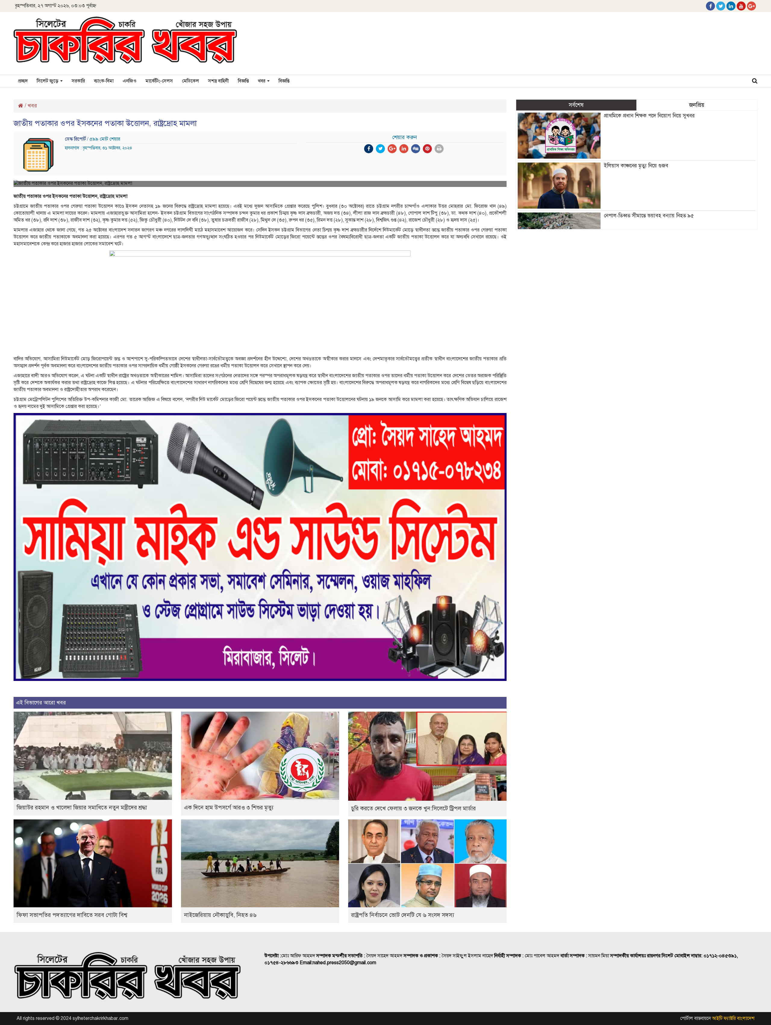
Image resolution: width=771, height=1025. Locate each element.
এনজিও (129, 81)
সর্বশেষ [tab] (576, 104)
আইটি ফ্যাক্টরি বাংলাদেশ (733, 1018)
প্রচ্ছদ (23, 81)
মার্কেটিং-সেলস (159, 81)
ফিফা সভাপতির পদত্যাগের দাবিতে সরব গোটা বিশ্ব (72, 915)
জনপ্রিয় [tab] (696, 104)
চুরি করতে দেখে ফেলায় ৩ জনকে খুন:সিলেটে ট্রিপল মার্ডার (413, 808)
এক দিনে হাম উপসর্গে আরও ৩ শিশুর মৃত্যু (228, 807)
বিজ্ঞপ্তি (243, 81)
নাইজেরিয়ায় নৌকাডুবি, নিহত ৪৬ (220, 915)
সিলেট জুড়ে (48, 81)
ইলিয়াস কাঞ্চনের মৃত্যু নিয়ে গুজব (636, 166)
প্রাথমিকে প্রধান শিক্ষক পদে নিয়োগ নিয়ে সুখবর (649, 116)
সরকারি (78, 81)
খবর (262, 81)
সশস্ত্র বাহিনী (218, 81)
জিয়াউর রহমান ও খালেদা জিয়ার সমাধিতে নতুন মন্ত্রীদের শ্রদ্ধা (82, 807)
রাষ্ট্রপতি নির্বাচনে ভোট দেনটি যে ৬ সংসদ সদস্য (402, 915)
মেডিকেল (190, 81)
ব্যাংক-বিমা (104, 81)
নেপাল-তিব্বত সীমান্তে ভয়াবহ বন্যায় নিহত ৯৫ (649, 216)
